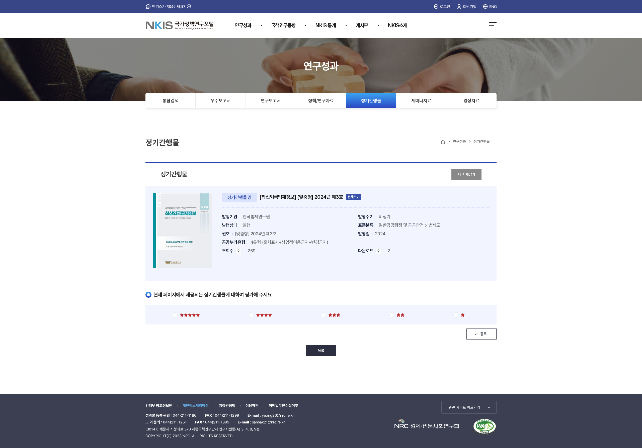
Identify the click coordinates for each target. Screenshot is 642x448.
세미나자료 (421, 100)
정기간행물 (371, 100)
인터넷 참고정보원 (158, 405)
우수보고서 (221, 100)
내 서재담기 (470, 174)
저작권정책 (227, 405)
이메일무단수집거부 (283, 405)
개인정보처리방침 (196, 405)
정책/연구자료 (321, 100)
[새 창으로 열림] (426, 423)
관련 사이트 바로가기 (464, 407)
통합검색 (171, 100)
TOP (607, 406)
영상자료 (471, 100)
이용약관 (252, 405)
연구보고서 (271, 100)
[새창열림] (485, 427)
